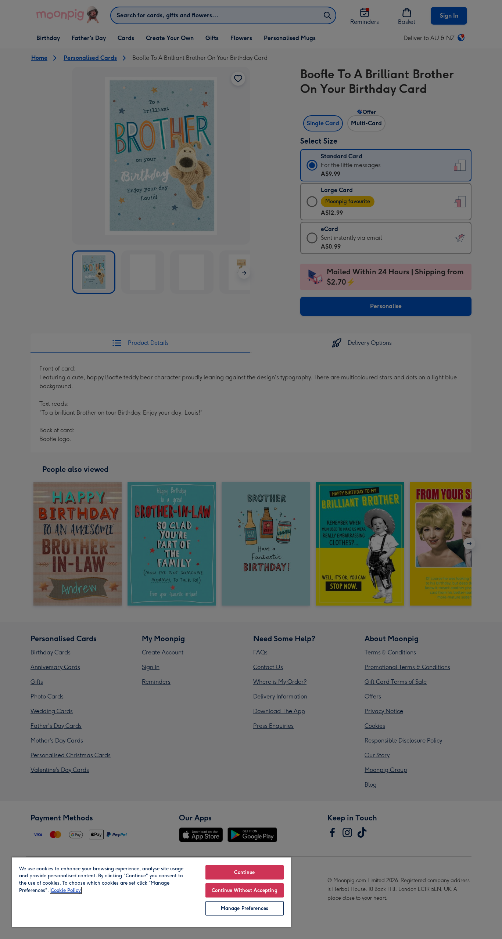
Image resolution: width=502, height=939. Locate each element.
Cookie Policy (66, 890)
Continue (244, 872)
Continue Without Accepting (244, 890)
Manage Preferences (244, 908)
